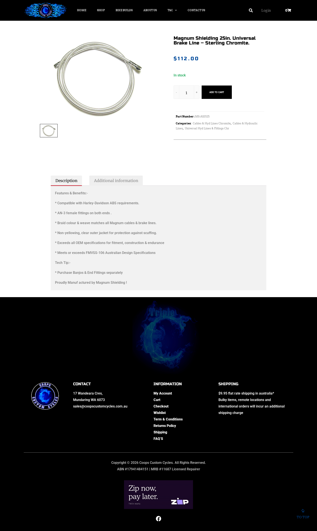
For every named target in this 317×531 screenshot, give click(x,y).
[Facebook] (158, 518)
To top (303, 517)
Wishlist (160, 413)
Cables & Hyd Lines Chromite (212, 123)
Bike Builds (124, 10)
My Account (163, 393)
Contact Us (196, 10)
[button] (250, 10)
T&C (170, 10)
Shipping (160, 432)
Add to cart (216, 92)
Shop (101, 10)
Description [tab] (66, 180)
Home (81, 10)
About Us (150, 10)
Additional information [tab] (116, 180)
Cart (157, 400)
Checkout (161, 406)
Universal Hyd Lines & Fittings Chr (207, 128)
